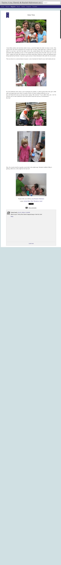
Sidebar (23, 6)
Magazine (13, 6)
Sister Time (31, 15)
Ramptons (36, 201)
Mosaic (18, 6)
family (25, 201)
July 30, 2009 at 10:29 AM (24, 212)
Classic (2, 6)
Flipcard (7, 6)
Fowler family (14, 212)
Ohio (32, 201)
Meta (28, 201)
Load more (31, 243)
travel (40, 201)
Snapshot (28, 6)
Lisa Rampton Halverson (38, 198)
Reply (12, 216)
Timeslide (34, 6)
